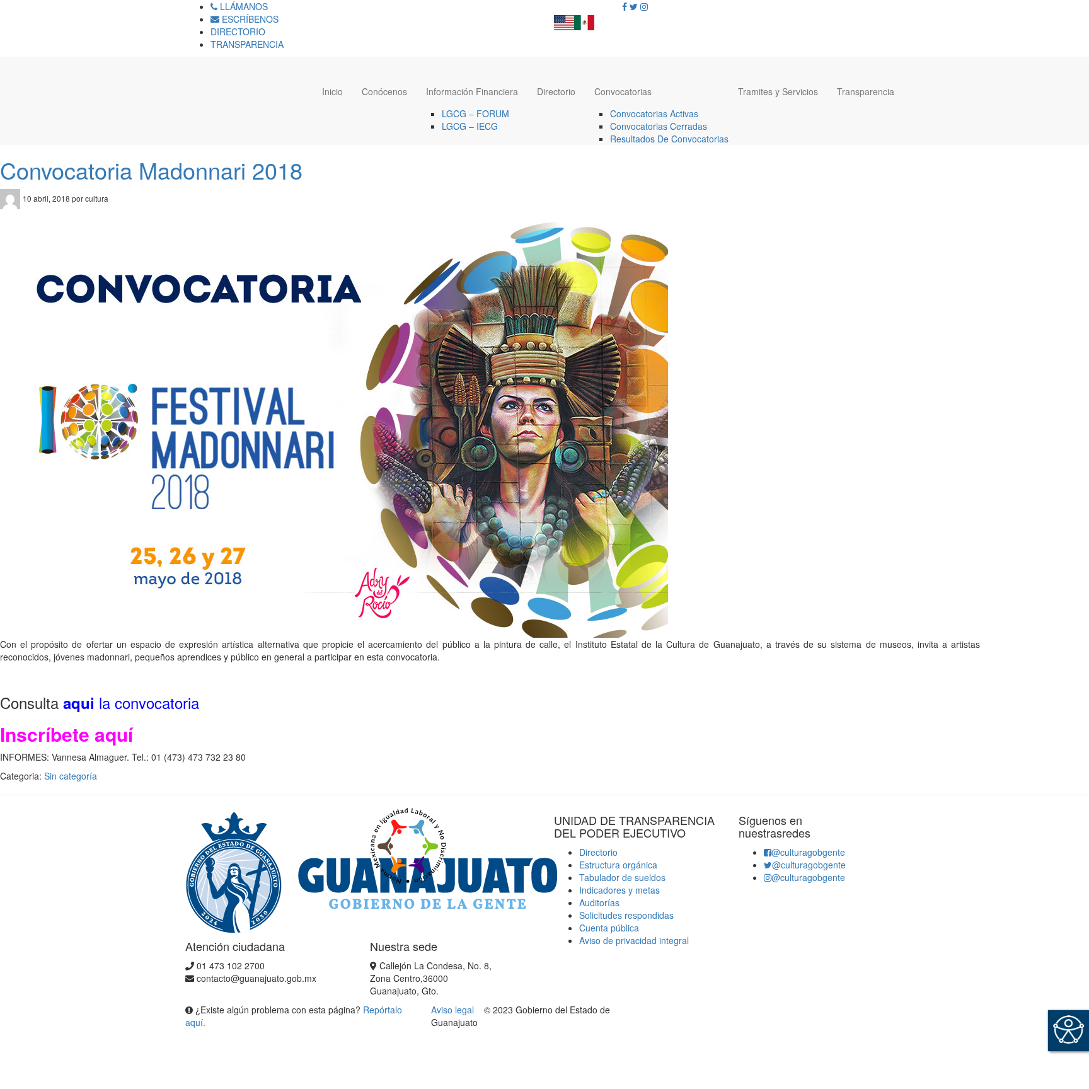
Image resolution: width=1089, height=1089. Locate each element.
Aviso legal (453, 1009)
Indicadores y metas (619, 890)
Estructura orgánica (618, 864)
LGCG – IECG (470, 126)
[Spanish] (584, 19)
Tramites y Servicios (778, 91)
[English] (564, 19)
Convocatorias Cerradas (658, 126)
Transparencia (865, 91)
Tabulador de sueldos (622, 877)
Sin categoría (70, 775)
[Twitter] (634, 6)
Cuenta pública (609, 927)
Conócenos (384, 91)
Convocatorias (623, 91)
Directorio (556, 91)
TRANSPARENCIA (247, 44)
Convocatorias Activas (654, 113)
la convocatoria (131, 702)
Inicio (332, 91)
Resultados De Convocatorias (669, 138)
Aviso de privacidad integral (634, 940)
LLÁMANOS (242, 6)
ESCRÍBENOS (249, 19)
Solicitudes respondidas (626, 915)
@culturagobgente (808, 852)
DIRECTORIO (237, 31)
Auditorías (599, 902)
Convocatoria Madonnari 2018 (151, 170)
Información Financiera (472, 91)
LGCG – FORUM (475, 113)
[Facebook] (624, 6)
